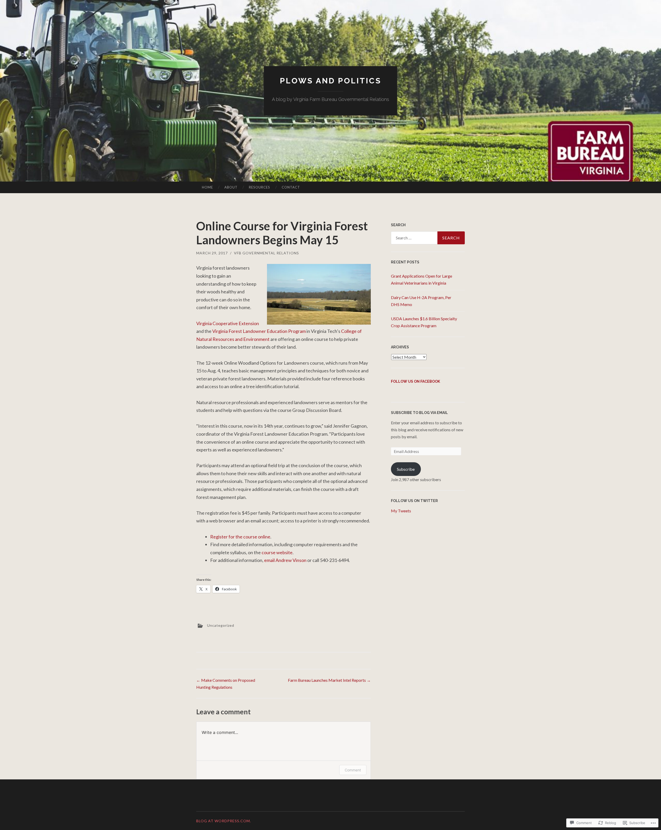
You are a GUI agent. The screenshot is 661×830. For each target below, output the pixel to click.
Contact (291, 187)
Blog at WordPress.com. (223, 821)
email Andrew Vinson (285, 560)
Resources (259, 187)
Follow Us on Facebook (415, 381)
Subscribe (406, 469)
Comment (353, 770)
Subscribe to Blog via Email (419, 413)
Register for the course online (240, 536)
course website (277, 552)
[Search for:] (428, 237)
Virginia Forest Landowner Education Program (259, 331)
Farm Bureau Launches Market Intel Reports (329, 680)
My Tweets (401, 510)
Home (207, 187)
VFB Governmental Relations (266, 253)
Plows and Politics (330, 80)
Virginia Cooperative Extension (227, 323)
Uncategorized (220, 625)
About (231, 187)
